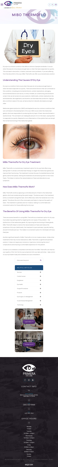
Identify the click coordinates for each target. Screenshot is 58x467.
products (19, 292)
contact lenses (21, 276)
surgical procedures (22, 288)
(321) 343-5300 (29, 404)
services (19, 272)
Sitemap (31, 461)
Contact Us (28, 344)
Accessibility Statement (40, 459)
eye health (20, 284)
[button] (49, 4)
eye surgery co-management (25, 296)
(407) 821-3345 (29, 413)
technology (20, 305)
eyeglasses (20, 280)
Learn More (28, 322)
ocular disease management (24, 300)
